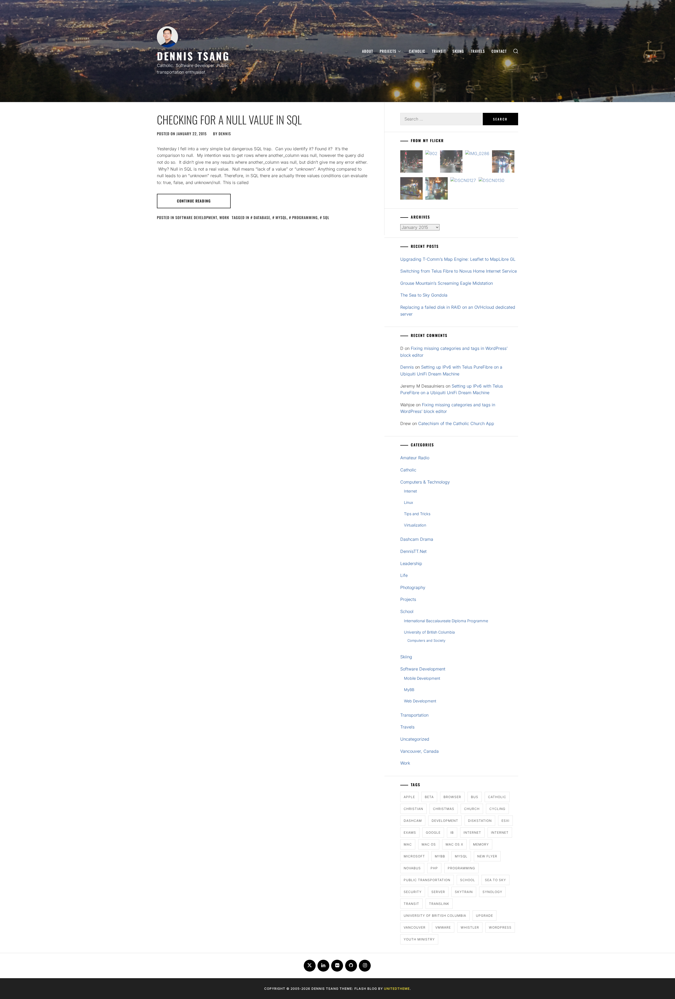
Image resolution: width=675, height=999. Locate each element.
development (445, 821)
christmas (443, 809)
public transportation (427, 880)
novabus (412, 868)
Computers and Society (426, 640)
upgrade (484, 916)
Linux (408, 502)
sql (326, 217)
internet (472, 832)
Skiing (458, 51)
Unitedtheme (397, 989)
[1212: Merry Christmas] (436, 189)
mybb (440, 856)
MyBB (409, 689)
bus (474, 797)
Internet (410, 491)
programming (305, 217)
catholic (497, 797)
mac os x (454, 844)
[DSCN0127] (463, 180)
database (262, 217)
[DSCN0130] (491, 180)
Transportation (414, 715)
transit (411, 904)
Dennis (225, 133)
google (433, 832)
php (434, 868)
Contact (499, 51)
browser (452, 797)
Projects (388, 51)
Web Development (420, 701)
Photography (412, 587)
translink (439, 904)
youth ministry (419, 939)
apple (409, 797)
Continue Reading (194, 201)
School (406, 611)
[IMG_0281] (451, 162)
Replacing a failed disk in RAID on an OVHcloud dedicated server (457, 311)
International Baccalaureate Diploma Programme (446, 621)
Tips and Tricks (417, 513)
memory (481, 844)
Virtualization (415, 525)
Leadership (411, 563)
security (413, 892)
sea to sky (495, 880)
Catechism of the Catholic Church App (456, 423)
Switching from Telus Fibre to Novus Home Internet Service (458, 271)
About (367, 51)
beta (429, 797)
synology (492, 892)
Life (404, 575)
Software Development (196, 217)
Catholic (417, 51)
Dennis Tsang (193, 55)
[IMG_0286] (477, 153)
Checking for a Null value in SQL (229, 119)
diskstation (480, 821)
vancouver (415, 927)
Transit (439, 51)
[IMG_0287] (411, 162)
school (467, 880)
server (438, 892)
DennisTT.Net (413, 551)
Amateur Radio (414, 457)
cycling (497, 809)
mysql (281, 217)
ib (452, 832)
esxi (505, 821)
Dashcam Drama (416, 539)
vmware (443, 927)
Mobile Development (422, 678)
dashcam (413, 821)
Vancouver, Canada (419, 751)
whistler (470, 927)
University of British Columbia (429, 632)
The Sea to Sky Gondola (423, 295)
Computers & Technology (425, 482)
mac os (429, 844)
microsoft (414, 856)
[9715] (503, 162)
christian (413, 809)
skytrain (464, 892)
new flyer (487, 856)
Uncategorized (414, 739)
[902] (431, 153)
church (472, 809)
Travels (478, 51)
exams (410, 832)
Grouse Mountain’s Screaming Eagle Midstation (446, 283)
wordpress (500, 927)
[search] (515, 51)
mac (408, 844)
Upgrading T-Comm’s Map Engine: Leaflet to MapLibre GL (457, 259)
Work (224, 217)
